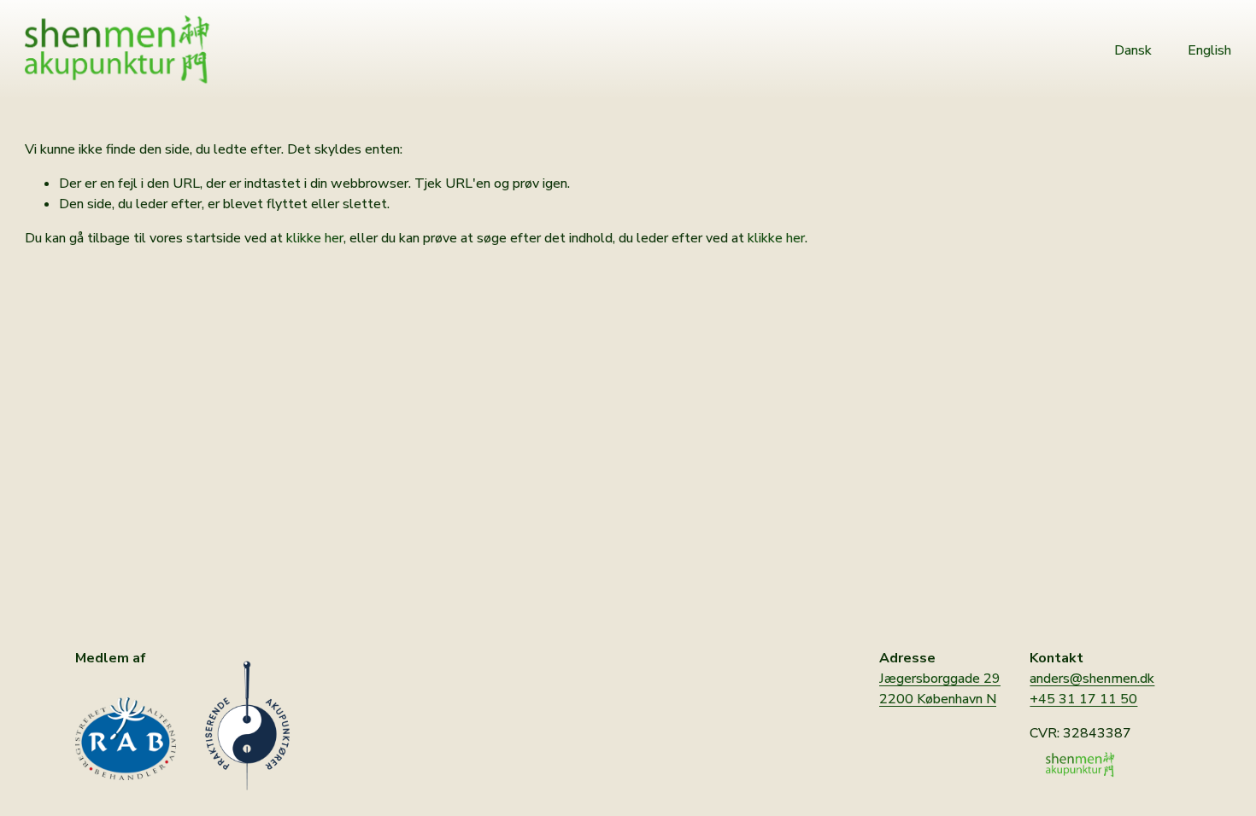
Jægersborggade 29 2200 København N (940, 688)
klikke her (314, 238)
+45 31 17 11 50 (1083, 699)
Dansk (1133, 50)
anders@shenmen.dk (1092, 678)
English (1209, 50)
